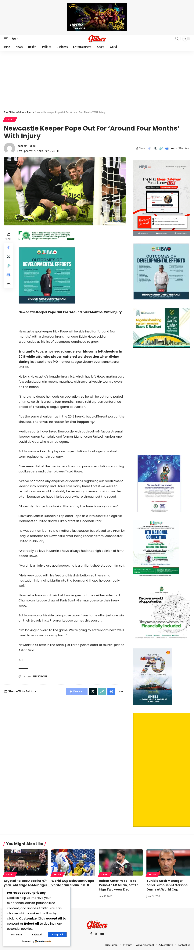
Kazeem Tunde (26, 145)
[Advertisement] (97, 79)
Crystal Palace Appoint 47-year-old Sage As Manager (26, 883)
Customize (16, 934)
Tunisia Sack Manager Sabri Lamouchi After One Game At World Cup (167, 885)
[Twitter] (96, 934)
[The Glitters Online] (97, 39)
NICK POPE (40, 676)
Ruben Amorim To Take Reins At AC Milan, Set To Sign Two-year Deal (118, 885)
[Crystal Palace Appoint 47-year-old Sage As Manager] (26, 862)
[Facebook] (91, 934)
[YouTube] (102, 934)
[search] (177, 39)
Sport (10, 119)
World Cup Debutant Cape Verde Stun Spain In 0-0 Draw (72, 885)
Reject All (37, 934)
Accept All (57, 934)
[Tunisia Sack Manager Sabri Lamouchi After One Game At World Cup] (168, 862)
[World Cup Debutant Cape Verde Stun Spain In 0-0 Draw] (73, 862)
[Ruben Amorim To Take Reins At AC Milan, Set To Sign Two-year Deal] (121, 862)
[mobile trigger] (7, 38)
